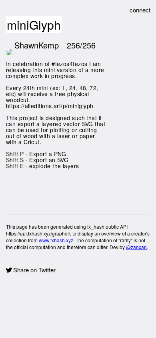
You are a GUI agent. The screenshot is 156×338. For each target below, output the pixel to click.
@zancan (136, 246)
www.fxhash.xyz (56, 240)
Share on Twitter (34, 270)
